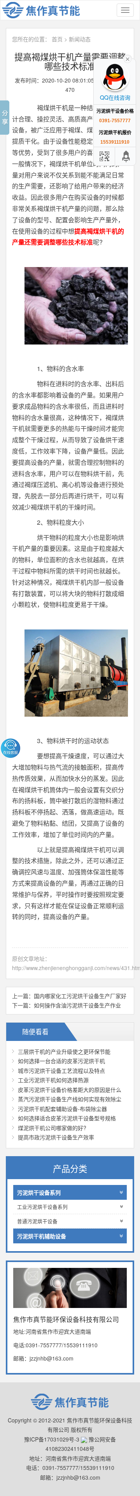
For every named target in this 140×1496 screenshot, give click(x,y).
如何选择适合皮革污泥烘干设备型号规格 (67, 1118)
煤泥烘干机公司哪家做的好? (52, 1128)
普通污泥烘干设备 (37, 1221)
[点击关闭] (127, 58)
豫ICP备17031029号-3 (51, 1439)
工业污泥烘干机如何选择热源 (53, 1080)
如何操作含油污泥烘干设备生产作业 (77, 1005)
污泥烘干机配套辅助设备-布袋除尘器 (62, 1109)
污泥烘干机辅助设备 (41, 1236)
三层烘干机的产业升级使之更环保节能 (64, 1051)
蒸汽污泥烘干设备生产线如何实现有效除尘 (69, 1099)
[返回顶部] (126, 156)
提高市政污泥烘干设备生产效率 (56, 1137)
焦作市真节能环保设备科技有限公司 (45, 10)
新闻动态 (80, 39)
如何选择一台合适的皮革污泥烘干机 (61, 1061)
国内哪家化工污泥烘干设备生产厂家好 (80, 996)
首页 (57, 39)
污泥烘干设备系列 (39, 1192)
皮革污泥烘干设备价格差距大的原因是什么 (69, 1089)
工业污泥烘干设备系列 (42, 1206)
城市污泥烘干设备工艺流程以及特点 (61, 1070)
